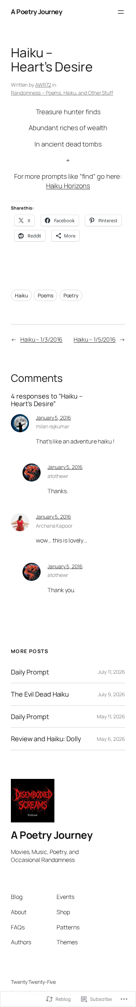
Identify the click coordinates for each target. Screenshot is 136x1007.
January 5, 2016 (53, 417)
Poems (45, 295)
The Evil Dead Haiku (40, 694)
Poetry (70, 295)
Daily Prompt (30, 672)
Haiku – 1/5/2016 (95, 339)
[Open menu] (120, 12)
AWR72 (43, 84)
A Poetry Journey (36, 11)
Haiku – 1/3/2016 (41, 339)
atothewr (58, 475)
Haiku (21, 295)
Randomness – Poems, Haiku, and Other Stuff (62, 92)
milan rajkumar (52, 426)
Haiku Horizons (68, 185)
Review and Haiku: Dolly (46, 738)
